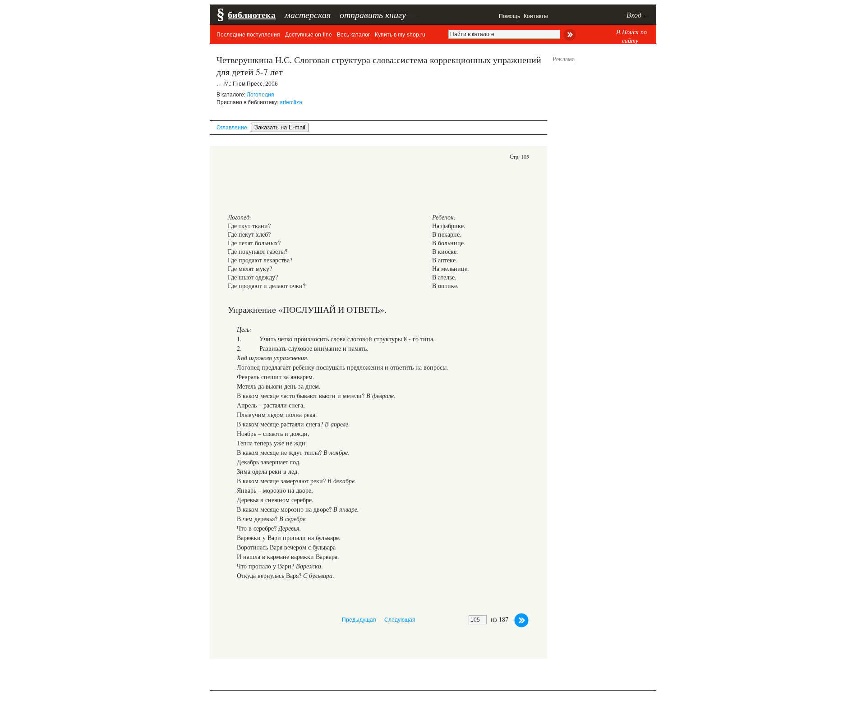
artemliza (291, 102)
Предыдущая (359, 620)
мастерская (308, 14)
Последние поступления (248, 35)
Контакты (536, 16)
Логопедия (260, 95)
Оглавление (231, 127)
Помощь (509, 16)
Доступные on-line (308, 35)
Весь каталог (353, 35)
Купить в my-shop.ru (400, 35)
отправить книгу (373, 14)
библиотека (252, 14)
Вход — (638, 14)
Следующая (399, 620)
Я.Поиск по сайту (631, 36)
